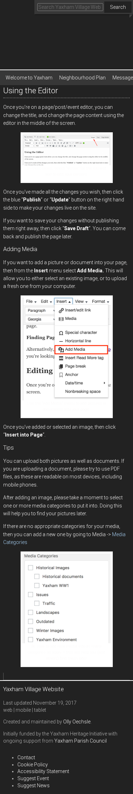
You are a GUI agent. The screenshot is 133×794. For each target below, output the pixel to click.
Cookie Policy (32, 764)
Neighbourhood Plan (82, 77)
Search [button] (118, 7)
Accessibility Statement (43, 771)
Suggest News (33, 785)
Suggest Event (33, 778)
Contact (26, 757)
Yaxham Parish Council (80, 741)
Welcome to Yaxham (29, 77)
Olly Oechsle (76, 721)
